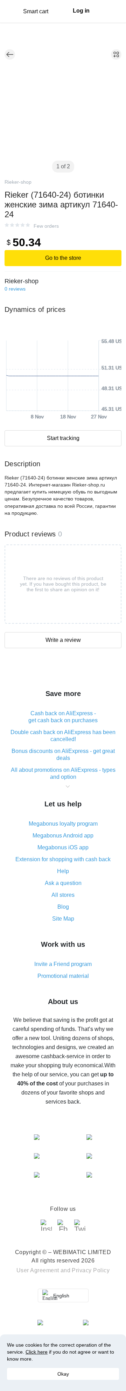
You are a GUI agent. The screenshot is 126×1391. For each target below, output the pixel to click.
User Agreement (37, 1270)
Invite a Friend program (63, 964)
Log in (81, 11)
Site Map (63, 919)
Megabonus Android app (63, 836)
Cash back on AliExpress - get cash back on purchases (63, 716)
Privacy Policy (91, 1270)
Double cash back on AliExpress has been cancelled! (62, 735)
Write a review (63, 640)
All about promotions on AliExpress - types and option (63, 773)
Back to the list (10, 54)
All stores (63, 895)
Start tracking (63, 438)
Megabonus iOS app (63, 847)
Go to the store (63, 258)
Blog (63, 907)
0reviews (15, 289)
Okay (63, 1374)
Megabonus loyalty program (63, 824)
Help (63, 871)
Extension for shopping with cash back (63, 859)
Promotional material (63, 976)
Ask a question (63, 883)
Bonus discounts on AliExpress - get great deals (63, 754)
